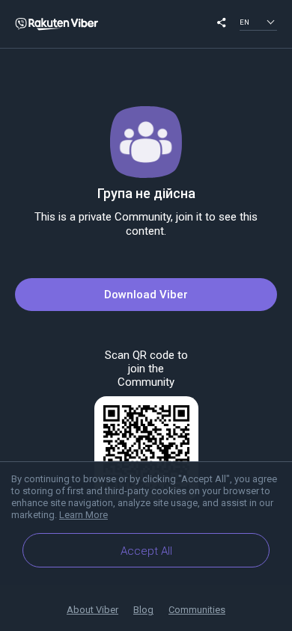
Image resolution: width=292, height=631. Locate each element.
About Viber (92, 609)
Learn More (83, 514)
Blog (143, 609)
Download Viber (146, 294)
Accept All (146, 551)
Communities (196, 609)
